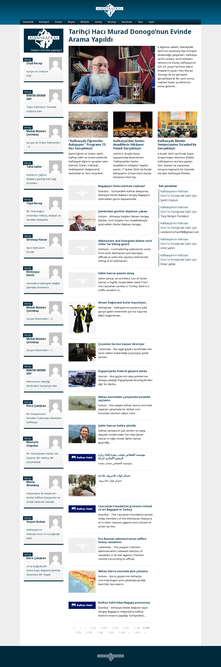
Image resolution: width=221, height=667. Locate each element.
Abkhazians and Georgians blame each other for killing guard (125, 242)
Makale (85, 21)
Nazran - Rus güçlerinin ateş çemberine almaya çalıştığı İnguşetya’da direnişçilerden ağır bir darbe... (125, 380)
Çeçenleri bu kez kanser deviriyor (121, 344)
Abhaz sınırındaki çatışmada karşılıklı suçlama (124, 398)
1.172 (93, 628)
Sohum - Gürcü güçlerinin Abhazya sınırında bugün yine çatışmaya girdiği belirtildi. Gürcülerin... (121, 580)
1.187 (137, 632)
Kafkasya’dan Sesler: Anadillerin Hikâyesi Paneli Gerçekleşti (129, 144)
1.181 (111, 632)
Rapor (71, 21)
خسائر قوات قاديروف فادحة (114, 475)
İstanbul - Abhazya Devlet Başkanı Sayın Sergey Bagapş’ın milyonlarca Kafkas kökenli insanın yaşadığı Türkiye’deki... (123, 611)
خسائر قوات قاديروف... (110, 480)
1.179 (89, 632)
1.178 (78, 632)
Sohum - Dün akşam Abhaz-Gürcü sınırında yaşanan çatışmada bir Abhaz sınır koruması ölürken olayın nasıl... (125, 409)
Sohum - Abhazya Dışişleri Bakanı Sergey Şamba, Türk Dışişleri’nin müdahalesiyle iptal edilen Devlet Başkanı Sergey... (123, 220)
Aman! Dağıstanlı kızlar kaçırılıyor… (122, 302)
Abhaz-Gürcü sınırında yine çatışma (123, 571)
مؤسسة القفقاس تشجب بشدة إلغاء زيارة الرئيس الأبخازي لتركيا (121, 456)
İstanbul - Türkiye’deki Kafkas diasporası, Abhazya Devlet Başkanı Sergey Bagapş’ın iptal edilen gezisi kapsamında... (124, 195)
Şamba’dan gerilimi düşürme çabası (122, 211)
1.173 (104, 628)
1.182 (122, 632)
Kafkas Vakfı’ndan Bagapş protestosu (124, 602)
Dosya (58, 21)
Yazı (140, 21)
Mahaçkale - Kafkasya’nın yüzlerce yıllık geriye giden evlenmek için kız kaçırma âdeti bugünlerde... (122, 311)
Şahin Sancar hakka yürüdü (117, 425)
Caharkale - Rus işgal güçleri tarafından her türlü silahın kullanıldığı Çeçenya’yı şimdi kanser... (125, 353)
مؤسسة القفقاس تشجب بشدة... (115, 463)
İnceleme (127, 21)
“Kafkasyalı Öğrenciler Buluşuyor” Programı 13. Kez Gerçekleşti (87, 144)
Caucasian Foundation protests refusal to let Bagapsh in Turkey (125, 507)
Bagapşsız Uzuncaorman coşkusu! (121, 186)
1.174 (115, 628)
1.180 (100, 632)
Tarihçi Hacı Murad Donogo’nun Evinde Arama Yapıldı (130, 35)
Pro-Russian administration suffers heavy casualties (122, 540)
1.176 (137, 628)
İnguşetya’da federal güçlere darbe (122, 371)
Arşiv (151, 21)
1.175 (126, 628)
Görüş (98, 21)
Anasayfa (28, 21)
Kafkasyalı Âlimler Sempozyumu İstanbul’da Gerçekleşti (177, 144)
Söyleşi (112, 21)
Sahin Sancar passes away (116, 273)
